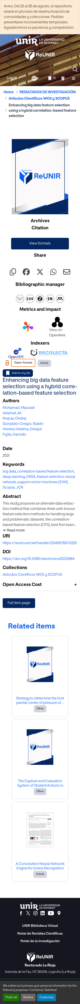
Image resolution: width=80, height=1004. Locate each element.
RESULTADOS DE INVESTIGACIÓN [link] (48, 92)
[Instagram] (35, 913)
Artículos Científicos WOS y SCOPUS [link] (39, 99)
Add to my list (21, 373)
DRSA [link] (31, 477)
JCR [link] (19, 487)
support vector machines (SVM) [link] (42, 482)
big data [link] (9, 471)
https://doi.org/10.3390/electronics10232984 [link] (38, 559)
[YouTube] (51, 913)
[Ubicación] (59, 913)
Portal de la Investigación (40, 941)
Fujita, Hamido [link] (14, 434)
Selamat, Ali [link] (12, 413)
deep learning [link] (14, 477)
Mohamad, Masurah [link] (19, 408)
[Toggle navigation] (73, 78)
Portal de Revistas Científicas (40, 933)
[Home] (40, 41)
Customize (47, 997)
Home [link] (9, 92)
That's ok (11, 997)
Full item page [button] (19, 603)
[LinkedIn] (42, 913)
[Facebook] (21, 913)
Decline (28, 997)
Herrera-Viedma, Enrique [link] (22, 429)
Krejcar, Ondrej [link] (14, 418)
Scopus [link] (9, 487)
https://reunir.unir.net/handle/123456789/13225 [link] (40, 543)
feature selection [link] (50, 477)
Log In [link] (12, 78)
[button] (75, 69)
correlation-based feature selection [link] (45, 471)
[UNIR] (40, 906)
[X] (28, 913)
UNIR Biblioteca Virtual (40, 925)
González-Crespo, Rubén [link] (23, 424)
